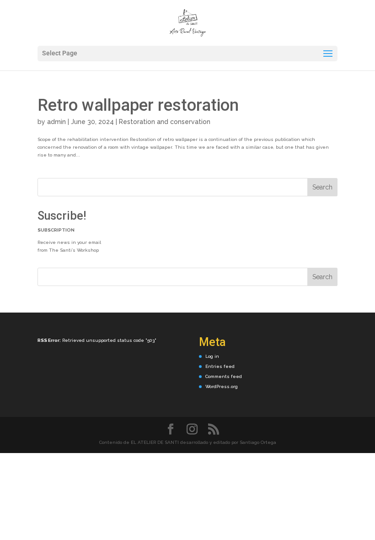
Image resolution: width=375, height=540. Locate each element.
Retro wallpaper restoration (138, 105)
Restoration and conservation (164, 121)
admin (56, 121)
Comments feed (223, 376)
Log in (212, 356)
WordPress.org (221, 386)
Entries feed (220, 366)
